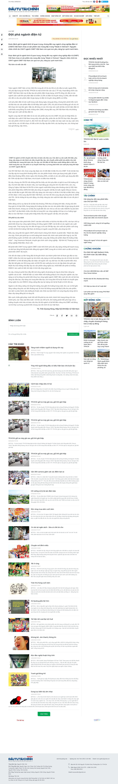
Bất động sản (67, 16)
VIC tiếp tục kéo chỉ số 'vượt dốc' (95, 286)
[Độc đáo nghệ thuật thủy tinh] (18, 661)
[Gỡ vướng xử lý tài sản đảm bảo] (18, 497)
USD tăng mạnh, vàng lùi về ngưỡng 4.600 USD (96, 224)
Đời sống (89, 16)
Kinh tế (15, 16)
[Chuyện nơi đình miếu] (18, 551)
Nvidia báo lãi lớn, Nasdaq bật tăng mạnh (96, 280)
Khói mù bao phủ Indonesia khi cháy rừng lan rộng (98, 89)
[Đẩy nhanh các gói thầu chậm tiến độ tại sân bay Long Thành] (104, 334)
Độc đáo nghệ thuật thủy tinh (43, 655)
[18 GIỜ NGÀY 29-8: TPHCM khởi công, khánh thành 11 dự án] (90, 152)
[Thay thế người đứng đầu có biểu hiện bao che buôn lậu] (18, 372)
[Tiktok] (100, 2)
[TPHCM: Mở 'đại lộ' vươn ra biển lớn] (97, 129)
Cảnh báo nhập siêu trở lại (41, 384)
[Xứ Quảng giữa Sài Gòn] (18, 607)
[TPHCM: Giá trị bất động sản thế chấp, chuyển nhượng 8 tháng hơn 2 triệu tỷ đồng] (97, 309)
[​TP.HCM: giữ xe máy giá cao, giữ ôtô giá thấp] (18, 408)
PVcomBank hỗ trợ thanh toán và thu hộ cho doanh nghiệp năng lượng (98, 78)
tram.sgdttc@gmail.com (103, 759)
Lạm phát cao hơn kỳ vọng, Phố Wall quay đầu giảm (97, 293)
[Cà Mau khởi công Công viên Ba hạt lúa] (104, 152)
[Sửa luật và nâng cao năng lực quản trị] (90, 353)
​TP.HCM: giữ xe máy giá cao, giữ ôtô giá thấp (48, 402)
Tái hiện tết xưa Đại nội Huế (42, 619)
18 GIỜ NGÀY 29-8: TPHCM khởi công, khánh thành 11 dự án (89, 162)
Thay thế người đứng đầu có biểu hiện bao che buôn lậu (53, 366)
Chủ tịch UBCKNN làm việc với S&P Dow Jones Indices (96, 272)
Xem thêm (44, 714)
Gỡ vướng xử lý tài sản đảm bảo (43, 491)
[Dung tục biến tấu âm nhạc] (18, 697)
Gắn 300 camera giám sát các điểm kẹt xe (47, 472)
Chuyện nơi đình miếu (39, 545)
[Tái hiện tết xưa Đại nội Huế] (18, 625)
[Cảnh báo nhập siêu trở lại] (18, 390)
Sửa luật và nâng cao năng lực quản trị (90, 361)
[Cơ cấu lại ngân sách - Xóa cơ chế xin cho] (18, 533)
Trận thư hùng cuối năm (40, 583)
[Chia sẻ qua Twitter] (67, 316)
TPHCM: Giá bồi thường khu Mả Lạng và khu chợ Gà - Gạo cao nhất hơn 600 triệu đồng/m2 (99, 65)
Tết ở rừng (35, 564)
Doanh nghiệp (79, 16)
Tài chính (35, 16)
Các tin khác (16, 344)
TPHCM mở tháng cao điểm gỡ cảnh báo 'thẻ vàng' (98, 111)
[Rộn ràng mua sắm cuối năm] (18, 515)
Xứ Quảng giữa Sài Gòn (40, 601)
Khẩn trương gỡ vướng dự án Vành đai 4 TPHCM (89, 343)
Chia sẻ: (52, 315)
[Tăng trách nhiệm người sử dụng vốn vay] (18, 353)
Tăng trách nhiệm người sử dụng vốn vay (47, 348)
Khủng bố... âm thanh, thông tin (43, 637)
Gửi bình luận (73, 334)
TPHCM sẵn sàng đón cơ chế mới (104, 180)
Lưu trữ (11, 31)
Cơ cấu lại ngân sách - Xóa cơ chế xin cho (47, 527)
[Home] (9, 16)
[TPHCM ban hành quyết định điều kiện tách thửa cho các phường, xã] (104, 353)
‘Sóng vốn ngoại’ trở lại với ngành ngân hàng (95, 241)
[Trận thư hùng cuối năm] (18, 589)
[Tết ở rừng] (18, 569)
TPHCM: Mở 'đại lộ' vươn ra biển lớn (96, 140)
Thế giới (97, 16)
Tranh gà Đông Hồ (38, 673)
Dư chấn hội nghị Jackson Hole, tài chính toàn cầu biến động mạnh (96, 254)
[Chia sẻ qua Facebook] (62, 316)
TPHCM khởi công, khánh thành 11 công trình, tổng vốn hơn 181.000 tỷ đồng (89, 184)
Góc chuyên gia (24, 16)
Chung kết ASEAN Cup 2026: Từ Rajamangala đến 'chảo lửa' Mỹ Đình (99, 100)
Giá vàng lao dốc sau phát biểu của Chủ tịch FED (96, 200)
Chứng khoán (45, 16)
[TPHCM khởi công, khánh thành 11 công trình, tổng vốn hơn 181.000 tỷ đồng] (90, 173)
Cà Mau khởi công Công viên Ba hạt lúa (103, 160)
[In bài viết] (76, 316)
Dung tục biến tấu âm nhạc (42, 692)
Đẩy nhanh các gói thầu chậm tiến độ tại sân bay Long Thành (103, 343)
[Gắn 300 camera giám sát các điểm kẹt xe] (18, 478)
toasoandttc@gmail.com (79, 772)
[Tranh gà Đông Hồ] (18, 679)
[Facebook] (94, 2)
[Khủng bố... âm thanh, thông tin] (18, 643)
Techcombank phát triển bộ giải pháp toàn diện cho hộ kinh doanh (96, 217)
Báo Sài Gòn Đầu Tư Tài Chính (23, 8)
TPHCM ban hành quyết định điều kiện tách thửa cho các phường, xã (103, 363)
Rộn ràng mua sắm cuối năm (42, 509)
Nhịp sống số (56, 16)
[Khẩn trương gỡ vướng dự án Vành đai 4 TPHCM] (90, 334)
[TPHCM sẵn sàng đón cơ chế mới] (104, 173)
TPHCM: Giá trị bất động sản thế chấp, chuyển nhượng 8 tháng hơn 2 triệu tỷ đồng (96, 321)
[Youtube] (97, 2)
